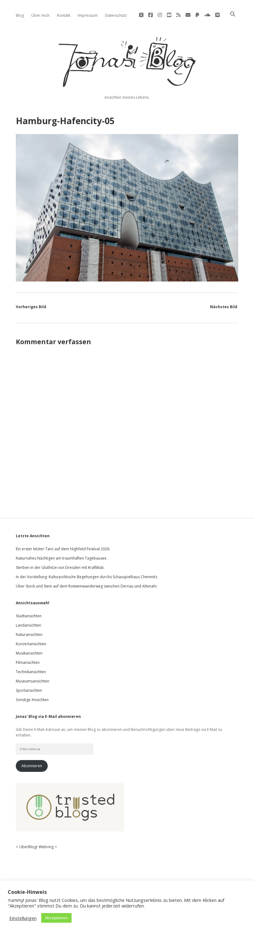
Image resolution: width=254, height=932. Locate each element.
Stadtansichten (29, 616)
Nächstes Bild (223, 306)
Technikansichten (31, 671)
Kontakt (63, 15)
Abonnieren (31, 765)
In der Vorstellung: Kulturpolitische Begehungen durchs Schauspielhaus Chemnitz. (87, 576)
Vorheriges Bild (31, 306)
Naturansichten (29, 634)
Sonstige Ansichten (32, 699)
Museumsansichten (32, 681)
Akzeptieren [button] (56, 918)
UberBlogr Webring (36, 846)
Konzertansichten (31, 643)
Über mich (40, 15)
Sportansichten (29, 690)
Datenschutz (116, 15)
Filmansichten (28, 662)
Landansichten (28, 625)
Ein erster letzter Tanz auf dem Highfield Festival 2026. (63, 549)
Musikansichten (29, 653)
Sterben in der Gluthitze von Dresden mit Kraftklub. (60, 567)
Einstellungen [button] (23, 918)
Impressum (88, 15)
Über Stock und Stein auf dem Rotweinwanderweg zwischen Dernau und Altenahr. (87, 586)
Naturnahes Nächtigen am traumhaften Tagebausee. (61, 558)
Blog (20, 15)
